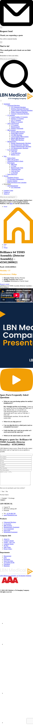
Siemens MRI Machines (18, 131)
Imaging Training (12, 181)
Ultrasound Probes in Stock (15, 161)
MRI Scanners (11, 130)
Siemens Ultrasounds (17, 128)
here (11, 203)
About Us (6, 194)
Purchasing (7, 559)
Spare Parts (7, 530)
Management (7, 556)
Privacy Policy (8, 549)
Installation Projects (13, 177)
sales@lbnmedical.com (10, 515)
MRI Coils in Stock (13, 159)
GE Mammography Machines (19, 148)
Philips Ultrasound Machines (19, 112)
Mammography (15, 127)
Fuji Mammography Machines (20, 145)
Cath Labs (14, 151)
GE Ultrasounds (15, 187)
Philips (6, 247)
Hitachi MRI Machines (17, 138)
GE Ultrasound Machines (18, 107)
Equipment (7, 104)
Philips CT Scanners (17, 122)
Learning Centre (8, 190)
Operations (7, 564)
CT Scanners (11, 115)
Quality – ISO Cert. (9, 542)
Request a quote (4, 284)
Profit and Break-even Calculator (16, 182)
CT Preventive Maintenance (15, 179)
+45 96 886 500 (10, 513)
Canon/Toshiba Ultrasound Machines (22, 110)
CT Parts (13, 166)
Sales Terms (7, 547)
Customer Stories (9, 544)
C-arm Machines (16, 153)
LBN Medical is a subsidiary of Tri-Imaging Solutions (15, 575)
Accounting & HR (9, 562)
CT (5, 246)
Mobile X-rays (15, 154)
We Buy (6, 545)
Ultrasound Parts (16, 169)
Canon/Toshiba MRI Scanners (20, 136)
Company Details (9, 540)
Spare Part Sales (8, 561)
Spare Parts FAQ (12, 174)
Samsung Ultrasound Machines (20, 113)
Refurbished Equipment (10, 532)
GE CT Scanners (16, 120)
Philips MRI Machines (17, 140)
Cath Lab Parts (15, 171)
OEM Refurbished (12, 186)
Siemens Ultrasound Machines (20, 109)
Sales (5, 557)
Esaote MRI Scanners (17, 133)
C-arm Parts (14, 172)
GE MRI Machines (16, 135)
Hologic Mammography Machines (21, 143)
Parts (5, 156)
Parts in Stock (11, 158)
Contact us (7, 192)
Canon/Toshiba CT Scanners (19, 117)
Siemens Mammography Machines (21, 146)
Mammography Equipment (11, 527)
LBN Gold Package (13, 123)
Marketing (7, 566)
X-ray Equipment (12, 149)
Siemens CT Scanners (17, 118)
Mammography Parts (17, 168)
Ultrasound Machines (13, 105)
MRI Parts (14, 164)
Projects (6, 176)
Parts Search (10, 163)
